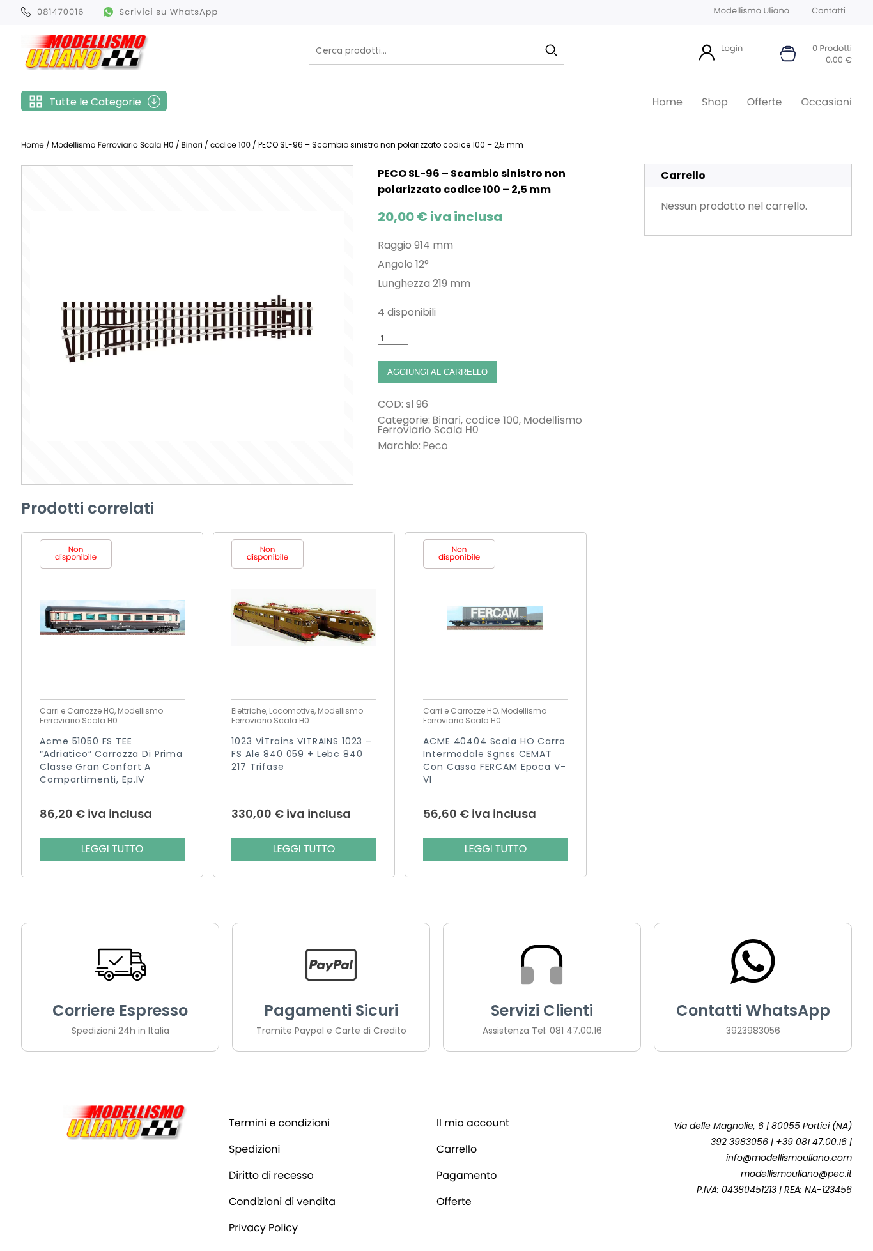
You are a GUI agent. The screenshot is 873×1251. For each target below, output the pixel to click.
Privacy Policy (263, 1227)
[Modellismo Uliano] (85, 66)
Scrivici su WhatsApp (169, 12)
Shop (715, 102)
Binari (192, 145)
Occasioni (826, 102)
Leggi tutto (112, 848)
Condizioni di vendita (282, 1201)
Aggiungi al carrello (437, 372)
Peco (435, 445)
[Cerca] (551, 51)
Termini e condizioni (279, 1123)
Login (732, 48)
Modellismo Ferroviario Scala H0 (113, 145)
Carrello (456, 1149)
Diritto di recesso (271, 1175)
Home (667, 102)
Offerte (764, 102)
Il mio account (472, 1123)
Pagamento (466, 1175)
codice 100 (230, 145)
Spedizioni (255, 1149)
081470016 (60, 12)
